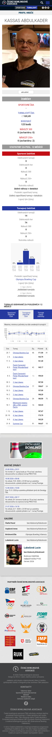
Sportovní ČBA (26, 104)
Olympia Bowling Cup (26, 279)
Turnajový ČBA (26, 112)
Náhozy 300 (26, 129)
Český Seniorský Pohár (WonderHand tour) (20, 367)
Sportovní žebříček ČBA (11, 314)
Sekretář (26, 695)
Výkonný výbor (26, 691)
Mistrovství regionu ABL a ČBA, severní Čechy (20, 405)
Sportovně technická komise (26, 693)
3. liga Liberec (18, 357)
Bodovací (26, 121)
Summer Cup (18, 423)
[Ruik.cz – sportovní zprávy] (18, 654)
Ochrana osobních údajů (26, 699)
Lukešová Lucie (32, 547)
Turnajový (32, 7)
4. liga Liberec (18, 411)
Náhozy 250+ (26, 137)
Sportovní (20, 7)
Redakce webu (26, 697)
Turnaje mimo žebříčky (40, 314)
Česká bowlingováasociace (30, 669)
